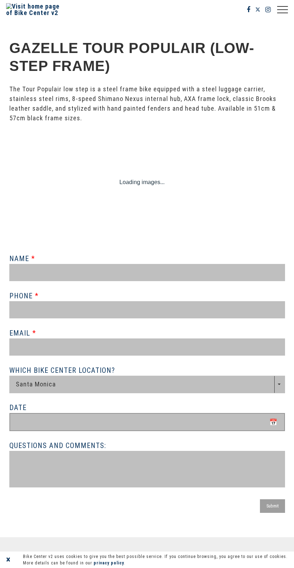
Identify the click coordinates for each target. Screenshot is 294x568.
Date (18, 407)
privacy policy (109, 562)
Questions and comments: (57, 445)
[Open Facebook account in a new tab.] (249, 10)
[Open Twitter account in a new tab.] (258, 10)
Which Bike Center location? (62, 370)
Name (20, 258)
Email (20, 333)
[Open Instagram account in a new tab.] (268, 10)
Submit (272, 506)
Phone (22, 296)
